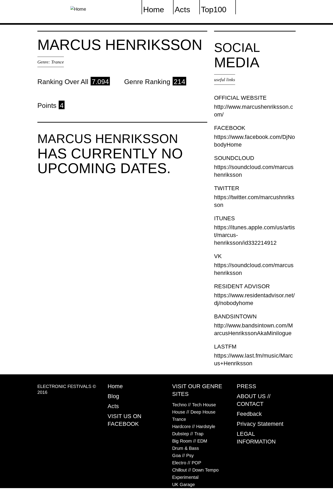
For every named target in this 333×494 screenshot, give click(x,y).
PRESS (246, 386)
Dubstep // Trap (187, 433)
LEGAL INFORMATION (256, 438)
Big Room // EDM (189, 440)
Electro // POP (186, 462)
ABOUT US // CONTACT (253, 400)
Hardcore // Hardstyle (193, 426)
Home (115, 386)
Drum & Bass (185, 448)
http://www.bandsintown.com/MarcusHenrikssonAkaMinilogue (253, 329)
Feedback (249, 414)
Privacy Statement (260, 424)
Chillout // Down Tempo (195, 469)
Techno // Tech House (194, 404)
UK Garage (183, 484)
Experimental (185, 477)
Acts (113, 406)
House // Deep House (193, 411)
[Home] (78, 8)
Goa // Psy (183, 455)
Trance (57, 61)
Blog (113, 396)
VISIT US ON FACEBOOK (124, 420)
